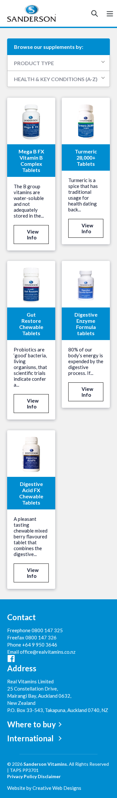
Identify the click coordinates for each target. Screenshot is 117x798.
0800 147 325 (47, 630)
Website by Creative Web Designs (44, 788)
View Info (33, 234)
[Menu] (110, 13)
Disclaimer (49, 776)
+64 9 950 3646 (39, 645)
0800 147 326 (41, 637)
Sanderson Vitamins (45, 764)
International (30, 738)
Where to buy (31, 724)
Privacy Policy (22, 776)
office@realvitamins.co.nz (47, 652)
